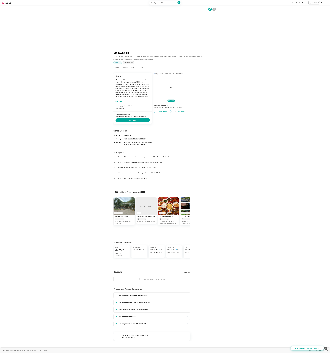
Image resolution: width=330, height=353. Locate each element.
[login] (322, 3)
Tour (293, 3)
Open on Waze (181, 111)
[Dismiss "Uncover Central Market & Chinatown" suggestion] (325, 348)
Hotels (298, 3)
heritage (121, 108)
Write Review (186, 272)
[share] (210, 9)
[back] (117, 212)
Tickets (304, 3)
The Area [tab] (125, 67)
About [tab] (117, 67)
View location (171, 100)
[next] (186, 212)
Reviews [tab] (133, 67)
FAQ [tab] (142, 67)
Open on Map (162, 111)
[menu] (326, 3)
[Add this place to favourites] (214, 9)
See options (132, 120)
